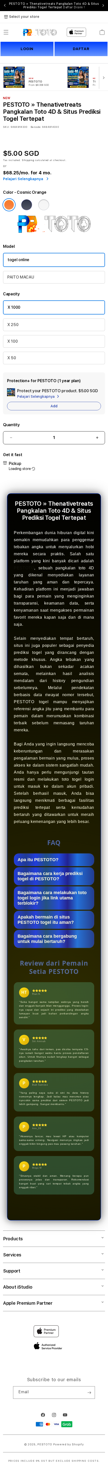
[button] (6, 32)
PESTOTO (24, 568)
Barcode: (36, 126)
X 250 (12, 324)
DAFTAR (81, 49)
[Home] (39, 32)
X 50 (11, 357)
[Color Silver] (43, 204)
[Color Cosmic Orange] (9, 205)
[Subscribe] (89, 1392)
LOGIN (27, 49)
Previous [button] (4, 5)
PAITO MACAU (20, 277)
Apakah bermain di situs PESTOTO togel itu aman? (46, 920)
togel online (18, 259)
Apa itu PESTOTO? (38, 859)
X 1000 (14, 307)
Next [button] (103, 5)
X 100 (12, 341)
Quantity (11, 424)
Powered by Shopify (68, 1444)
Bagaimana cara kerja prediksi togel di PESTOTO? (50, 876)
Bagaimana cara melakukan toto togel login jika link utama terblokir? (52, 898)
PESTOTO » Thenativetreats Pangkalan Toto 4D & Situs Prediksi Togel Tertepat (54, 5)
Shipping (28, 160)
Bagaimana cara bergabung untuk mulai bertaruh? (47, 939)
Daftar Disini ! (74, 7)
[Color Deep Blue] (26, 204)
